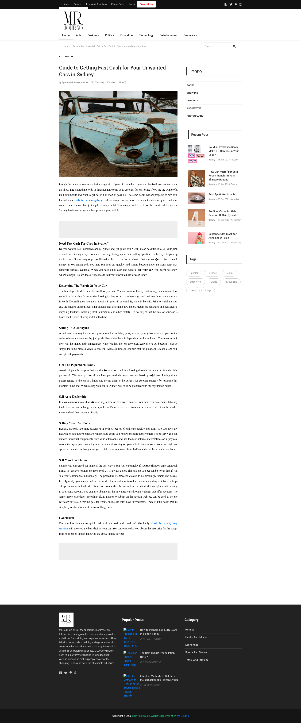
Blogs (208, 290)
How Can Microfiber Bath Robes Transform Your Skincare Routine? (223, 175)
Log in (132, 4)
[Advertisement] (178, 21)
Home (66, 35)
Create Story (146, 4)
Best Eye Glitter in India (222, 194)
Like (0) (122, 82)
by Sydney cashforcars (69, 82)
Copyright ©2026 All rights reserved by (154, 715)
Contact (77, 4)
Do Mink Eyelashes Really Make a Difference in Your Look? (224, 150)
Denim (229, 273)
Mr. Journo (183, 715)
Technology (146, 35)
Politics (109, 35)
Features (189, 35)
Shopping (192, 93)
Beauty (212, 160)
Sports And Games (196, 652)
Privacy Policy (118, 4)
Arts (78, 35)
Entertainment (168, 35)
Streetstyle (195, 281)
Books (190, 85)
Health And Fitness (196, 637)
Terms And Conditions (96, 4)
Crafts (213, 281)
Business (93, 35)
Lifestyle (192, 100)
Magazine (231, 281)
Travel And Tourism (196, 660)
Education (126, 35)
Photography (195, 116)
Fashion (194, 273)
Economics (191, 644)
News (193, 290)
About (66, 4)
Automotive (78, 46)
